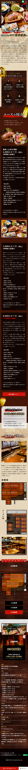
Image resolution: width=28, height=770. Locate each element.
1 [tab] (14, 603)
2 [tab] (14, 608)
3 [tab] (14, 612)
